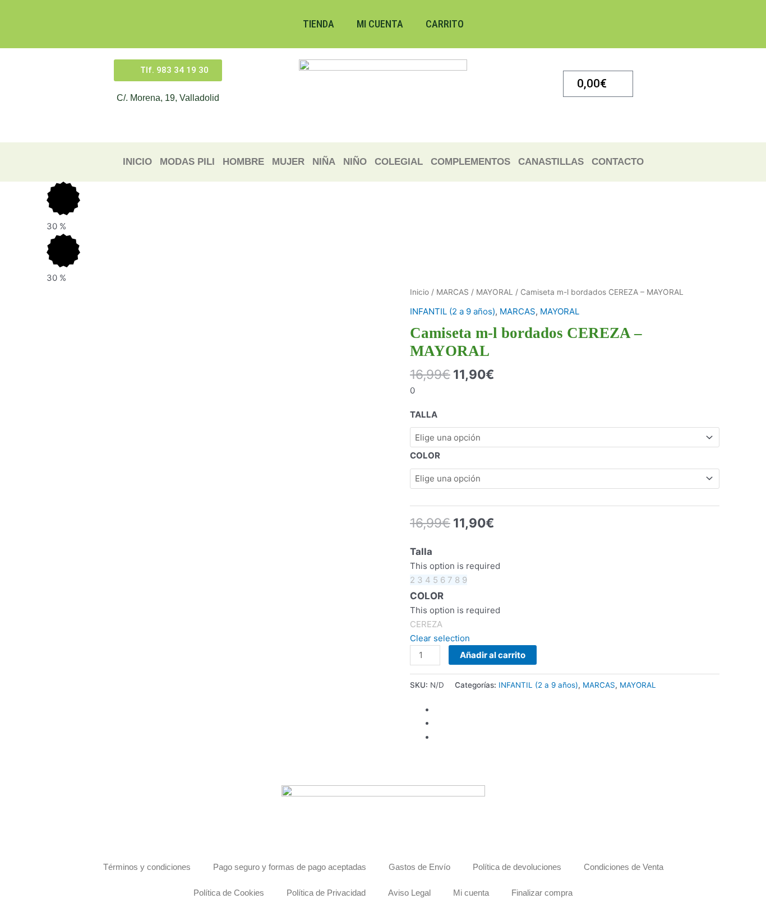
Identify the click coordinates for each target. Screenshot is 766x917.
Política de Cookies (228, 892)
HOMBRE (243, 161)
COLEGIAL (399, 161)
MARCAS (452, 292)
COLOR (425, 455)
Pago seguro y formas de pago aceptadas (289, 867)
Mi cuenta (380, 24)
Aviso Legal (409, 892)
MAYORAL (494, 292)
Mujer (288, 161)
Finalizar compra (542, 892)
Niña (323, 161)
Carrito (445, 24)
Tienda (318, 24)
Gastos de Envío (419, 867)
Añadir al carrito (492, 655)
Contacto (618, 161)
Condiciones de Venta (623, 867)
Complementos (470, 161)
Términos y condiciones (147, 867)
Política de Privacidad (326, 892)
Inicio (137, 161)
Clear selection (440, 638)
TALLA (423, 414)
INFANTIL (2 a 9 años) (452, 311)
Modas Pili (187, 161)
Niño (355, 161)
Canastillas (551, 161)
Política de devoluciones (517, 867)
